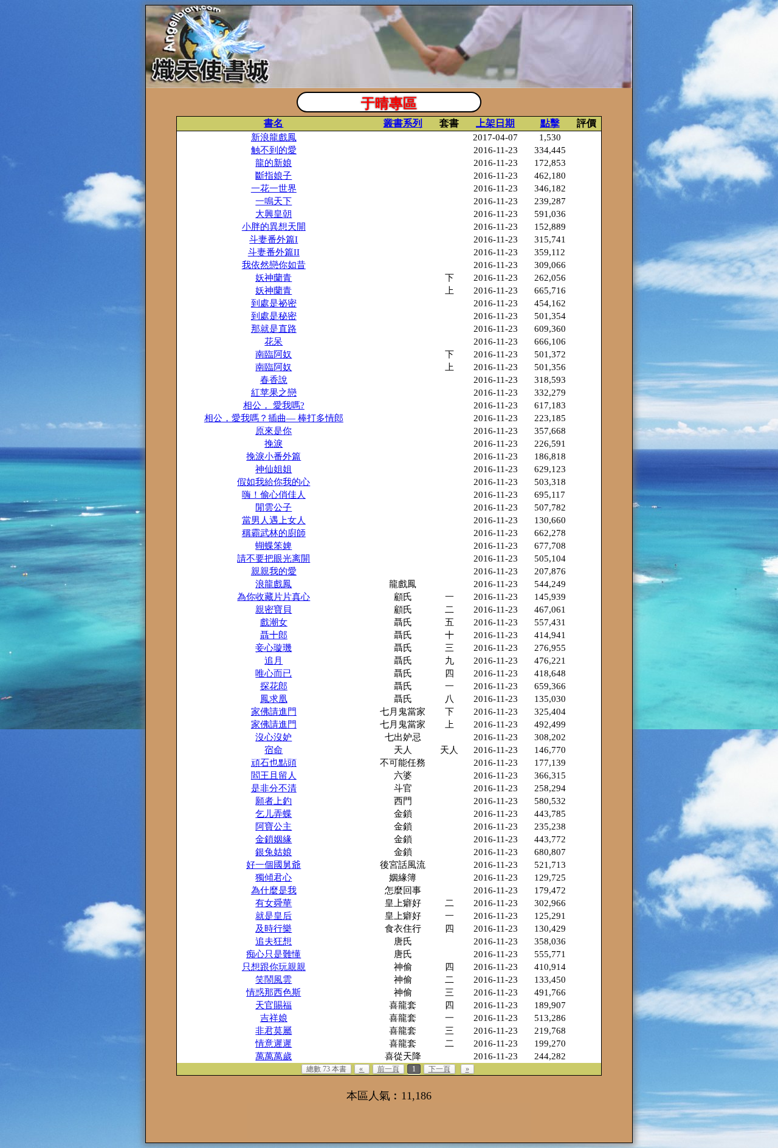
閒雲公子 (273, 507)
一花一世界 (274, 188)
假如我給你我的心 (273, 482)
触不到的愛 (274, 150)
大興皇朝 (273, 214)
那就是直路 (274, 329)
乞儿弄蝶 (273, 814)
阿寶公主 (273, 826)
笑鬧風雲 (273, 980)
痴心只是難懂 (273, 954)
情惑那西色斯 (273, 992)
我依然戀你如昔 (274, 265)
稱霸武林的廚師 (274, 533)
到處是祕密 (274, 303)
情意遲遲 (273, 1043)
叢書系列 (403, 123)
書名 (273, 123)
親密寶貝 (273, 609)
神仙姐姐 (273, 469)
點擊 (550, 123)
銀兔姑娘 (273, 852)
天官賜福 (273, 1005)
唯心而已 (273, 673)
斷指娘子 (273, 175)
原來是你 (273, 431)
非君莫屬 (273, 1031)
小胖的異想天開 (274, 227)
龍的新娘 (273, 163)
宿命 (273, 750)
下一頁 (439, 1069)
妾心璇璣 (273, 648)
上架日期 (495, 123)
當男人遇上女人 (274, 520)
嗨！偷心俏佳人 (274, 495)
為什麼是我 (274, 890)
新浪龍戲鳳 (274, 137)
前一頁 (388, 1069)
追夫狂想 (273, 941)
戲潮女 (273, 622)
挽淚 (273, 444)
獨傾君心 (273, 877)
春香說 (273, 380)
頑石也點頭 (274, 763)
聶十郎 (273, 635)
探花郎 (273, 686)
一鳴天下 (273, 201)
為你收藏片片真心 (273, 597)
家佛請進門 (274, 712)
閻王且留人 (274, 775)
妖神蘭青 (273, 278)
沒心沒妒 (273, 737)
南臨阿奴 (273, 354)
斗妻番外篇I (273, 239)
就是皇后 (273, 916)
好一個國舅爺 (273, 865)
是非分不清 (274, 788)
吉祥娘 (273, 1018)
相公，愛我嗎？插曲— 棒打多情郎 (273, 418)
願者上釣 (273, 801)
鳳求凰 (273, 699)
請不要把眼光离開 (273, 558)
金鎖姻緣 (273, 839)
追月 (273, 660)
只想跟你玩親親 (274, 967)
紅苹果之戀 (274, 392)
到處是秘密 (274, 316)
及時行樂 (273, 928)
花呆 (273, 341)
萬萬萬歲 (273, 1056)
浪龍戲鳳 (273, 584)
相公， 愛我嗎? (274, 405)
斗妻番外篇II (274, 252)
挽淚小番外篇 (273, 456)
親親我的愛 (274, 571)
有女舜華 (273, 903)
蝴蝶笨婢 (273, 546)
